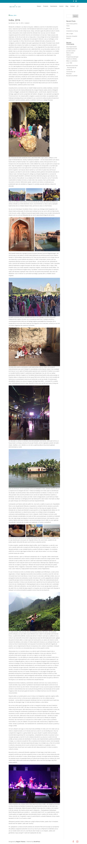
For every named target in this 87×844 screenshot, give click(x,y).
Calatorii (27, 23)
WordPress (37, 841)
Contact (72, 6)
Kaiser (68, 28)
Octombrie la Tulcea (72, 31)
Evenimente (53, 6)
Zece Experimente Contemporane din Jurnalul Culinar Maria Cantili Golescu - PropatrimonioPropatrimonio (72, 53)
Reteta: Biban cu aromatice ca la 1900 (71, 61)
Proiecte (45, 6)
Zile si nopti (69, 33)
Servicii (61, 6)
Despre (39, 6)
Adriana (12, 23)
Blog (67, 6)
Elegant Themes (20, 841)
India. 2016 (14, 20)
